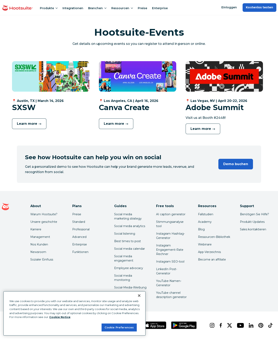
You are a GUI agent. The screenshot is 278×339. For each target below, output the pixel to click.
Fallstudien (205, 214)
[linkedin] (250, 325)
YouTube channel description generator (171, 295)
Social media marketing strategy (128, 216)
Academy (205, 222)
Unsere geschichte (43, 222)
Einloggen (229, 7)
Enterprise (160, 8)
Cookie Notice (59, 317)
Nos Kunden (39, 244)
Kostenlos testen (259, 7)
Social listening (124, 233)
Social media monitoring (123, 278)
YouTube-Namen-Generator (168, 283)
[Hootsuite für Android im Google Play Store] (184, 325)
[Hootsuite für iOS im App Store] (155, 325)
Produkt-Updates (252, 222)
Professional (81, 229)
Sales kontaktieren (253, 229)
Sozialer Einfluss (41, 259)
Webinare (205, 244)
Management (40, 237)
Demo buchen (235, 164)
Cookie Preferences (119, 327)
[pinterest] (260, 325)
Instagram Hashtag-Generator (170, 236)
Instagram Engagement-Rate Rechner (169, 250)
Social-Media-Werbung (130, 287)
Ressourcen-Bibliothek (214, 237)
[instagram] (211, 325)
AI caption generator (170, 214)
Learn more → (29, 124)
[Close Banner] (139, 295)
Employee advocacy (128, 268)
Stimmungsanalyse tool (170, 224)
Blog (201, 229)
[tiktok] (269, 325)
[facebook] (220, 325)
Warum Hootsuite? (43, 214)
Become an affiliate (212, 259)
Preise (142, 8)
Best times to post (127, 241)
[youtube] (239, 325)
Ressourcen (120, 8)
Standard (78, 222)
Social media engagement (123, 258)
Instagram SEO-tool (170, 261)
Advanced (79, 237)
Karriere (35, 229)
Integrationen (72, 8)
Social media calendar (129, 249)
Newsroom (38, 252)
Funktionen (80, 252)
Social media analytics (129, 226)
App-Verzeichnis (209, 252)
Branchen (95, 8)
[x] (229, 325)
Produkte (47, 8)
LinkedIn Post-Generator (166, 271)
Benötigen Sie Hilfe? (254, 214)
